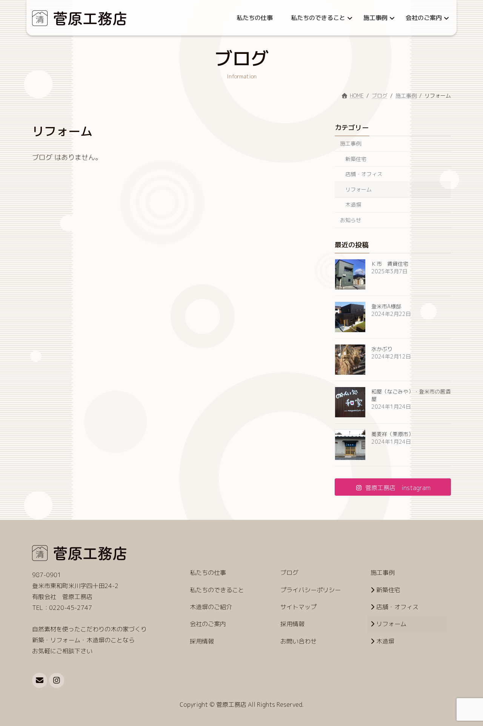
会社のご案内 (208, 624)
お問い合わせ (298, 641)
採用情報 (202, 641)
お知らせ (350, 220)
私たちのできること (217, 590)
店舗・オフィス (363, 174)
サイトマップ (298, 607)
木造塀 (353, 204)
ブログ (289, 572)
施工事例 (350, 143)
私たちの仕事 (208, 572)
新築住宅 (355, 158)
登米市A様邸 (386, 306)
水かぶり (381, 348)
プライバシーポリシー (310, 590)
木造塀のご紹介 (211, 607)
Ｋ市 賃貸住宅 (389, 263)
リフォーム (358, 189)
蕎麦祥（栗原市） (392, 434)
